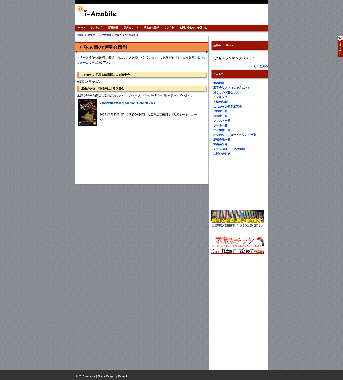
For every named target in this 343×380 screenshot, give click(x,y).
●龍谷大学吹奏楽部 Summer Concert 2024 (127, 103)
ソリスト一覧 (221, 120)
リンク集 (169, 27)
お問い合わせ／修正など (193, 27)
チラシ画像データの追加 (229, 148)
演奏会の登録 (151, 27)
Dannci (122, 376)
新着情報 (113, 27)
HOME (81, 27)
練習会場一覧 (221, 139)
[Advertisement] (196, 14)
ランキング (96, 27)
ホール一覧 (220, 125)
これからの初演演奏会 (227, 106)
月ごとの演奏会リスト (227, 92)
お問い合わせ (221, 153)
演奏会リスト (131, 27)
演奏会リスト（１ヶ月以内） (231, 87)
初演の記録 (220, 101)
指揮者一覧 (220, 115)
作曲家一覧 (220, 111)
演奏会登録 (220, 144)
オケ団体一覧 (221, 130)
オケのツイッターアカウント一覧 (234, 134)
